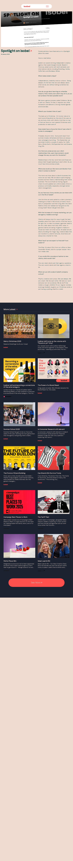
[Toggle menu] (47, 6)
